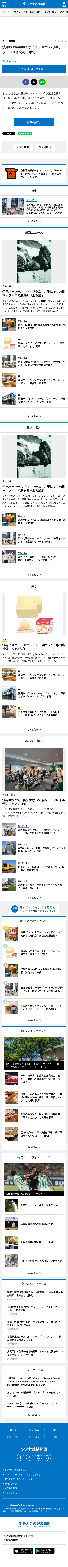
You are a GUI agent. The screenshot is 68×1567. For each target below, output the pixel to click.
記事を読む (34, 122)
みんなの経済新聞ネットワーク (34, 1524)
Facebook (20, 1457)
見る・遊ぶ (29, 11)
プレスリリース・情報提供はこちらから (22, 1474)
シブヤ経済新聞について (16, 1470)
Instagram (38, 1457)
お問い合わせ (11, 1483)
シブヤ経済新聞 (34, 4)
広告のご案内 (11, 1488)
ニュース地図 (8, 41)
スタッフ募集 (11, 1492)
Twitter (29, 1457)
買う (39, 11)
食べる (17, 11)
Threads (47, 1457)
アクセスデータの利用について (19, 1479)
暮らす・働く (50, 11)
